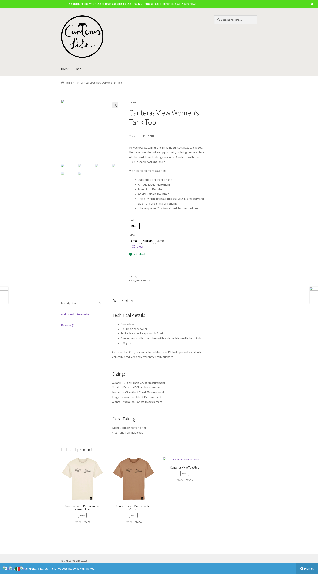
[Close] (312, 4)
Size (132, 235)
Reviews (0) (68, 325)
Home (65, 69)
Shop (78, 69)
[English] (6, 568)
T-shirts (79, 82)
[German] (12, 568)
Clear (140, 246)
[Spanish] (23, 568)
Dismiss (309, 568)
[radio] (134, 226)
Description (68, 303)
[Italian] (17, 568)
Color (133, 220)
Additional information (75, 314)
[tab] (82, 303)
